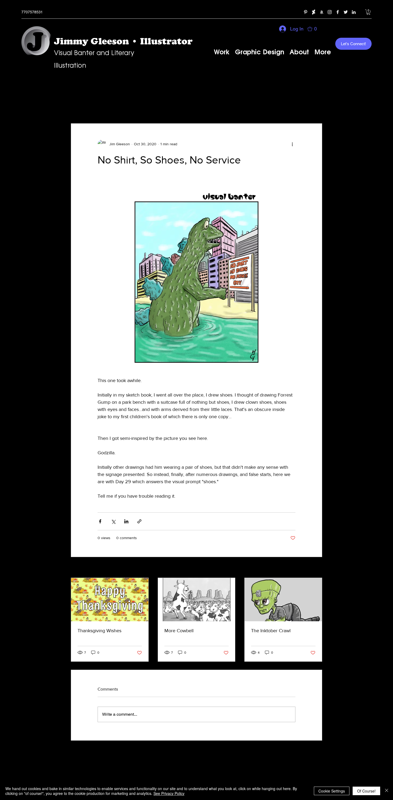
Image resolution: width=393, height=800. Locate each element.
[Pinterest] (305, 12)
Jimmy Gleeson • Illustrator (123, 41)
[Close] (386, 791)
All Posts (80, 107)
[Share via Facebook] (100, 521)
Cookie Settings (331, 791)
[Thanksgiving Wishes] (109, 599)
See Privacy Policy (168, 793)
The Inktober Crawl (271, 630)
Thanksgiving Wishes (99, 630)
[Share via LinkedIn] (126, 521)
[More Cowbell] (196, 599)
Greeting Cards (116, 107)
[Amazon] (321, 12)
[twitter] (345, 12)
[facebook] (337, 12)
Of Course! (366, 791)
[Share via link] (139, 521)
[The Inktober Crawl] (283, 599)
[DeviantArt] (313, 12)
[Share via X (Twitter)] (113, 521)
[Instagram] (329, 12)
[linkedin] (353, 12)
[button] (368, 12)
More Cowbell (179, 630)
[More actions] (292, 144)
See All (316, 568)
